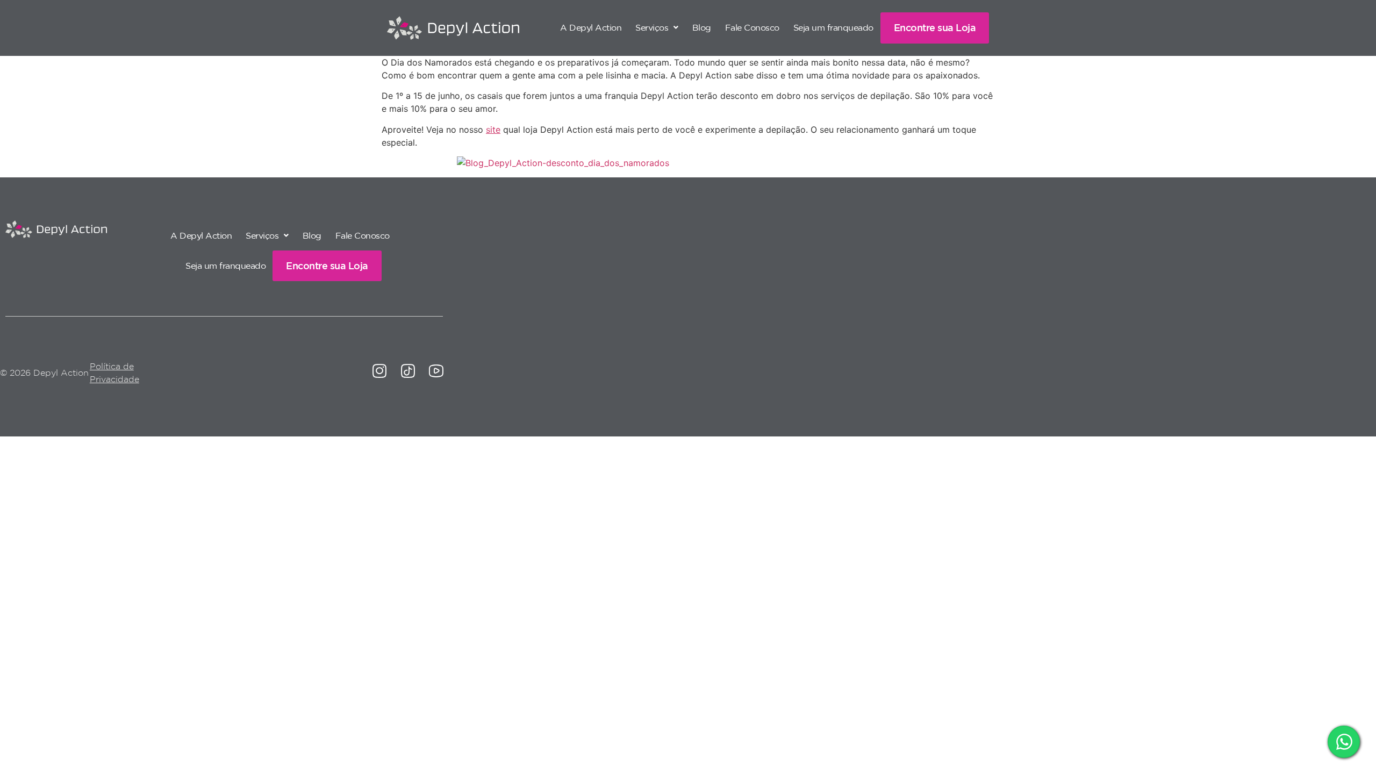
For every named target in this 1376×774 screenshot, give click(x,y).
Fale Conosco (752, 27)
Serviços (651, 27)
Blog (701, 27)
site (493, 129)
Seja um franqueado (833, 27)
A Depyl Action (590, 27)
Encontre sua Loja (935, 27)
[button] (656, 27)
